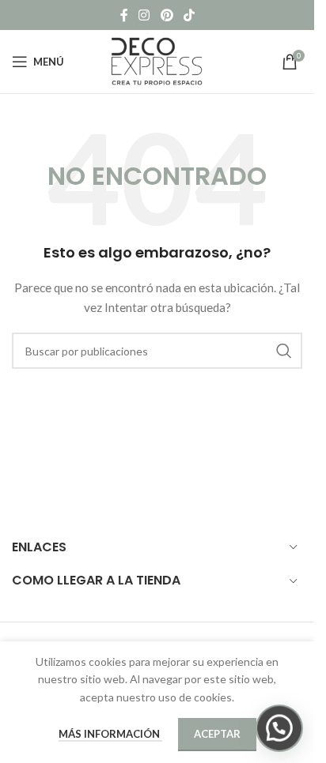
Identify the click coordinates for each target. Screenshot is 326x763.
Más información (110, 733)
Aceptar (217, 733)
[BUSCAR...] (284, 351)
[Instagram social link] (144, 15)
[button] (279, 728)
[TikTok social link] (188, 15)
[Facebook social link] (124, 15)
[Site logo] (157, 60)
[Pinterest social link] (166, 15)
